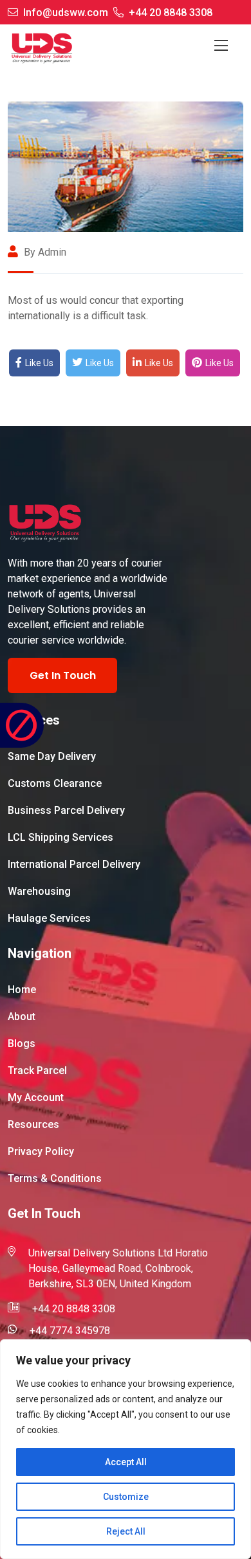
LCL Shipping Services (60, 837)
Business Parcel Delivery (66, 810)
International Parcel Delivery (74, 864)
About (21, 1016)
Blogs (21, 1043)
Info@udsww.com (65, 12)
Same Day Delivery (52, 756)
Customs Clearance (55, 783)
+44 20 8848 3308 (170, 12)
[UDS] (42, 48)
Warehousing (39, 891)
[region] (125, 1449)
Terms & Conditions (55, 1178)
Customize (126, 1497)
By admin (43, 252)
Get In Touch (63, 675)
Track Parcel (37, 1070)
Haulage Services (49, 918)
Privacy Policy (41, 1151)
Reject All (125, 1531)
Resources (33, 1124)
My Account (36, 1097)
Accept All (126, 1462)
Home (22, 989)
